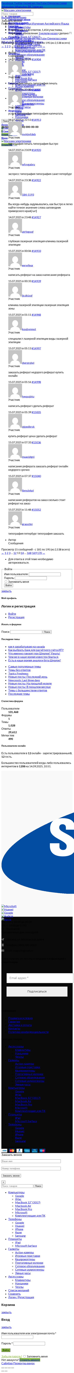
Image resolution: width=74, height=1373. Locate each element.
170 (39, 46)
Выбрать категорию (13, 17)
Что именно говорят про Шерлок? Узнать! (34, 653)
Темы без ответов (19, 670)
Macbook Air (23, 1101)
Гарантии (14, 1021)
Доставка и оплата (20, 1025)
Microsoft (21, 81)
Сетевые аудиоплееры (29, 1080)
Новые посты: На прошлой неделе (30, 683)
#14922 (36, 180)
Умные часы (23, 1084)
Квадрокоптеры (25, 1070)
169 (34, 46)
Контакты (14, 1028)
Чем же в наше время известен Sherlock (33, 656)
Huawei (19, 1131)
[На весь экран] (9, 1367)
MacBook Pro (23, 1104)
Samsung (20, 1141)
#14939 (36, 281)
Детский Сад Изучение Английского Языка (42, 23)
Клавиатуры (23, 27)
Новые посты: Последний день (27, 676)
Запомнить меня (18, 581)
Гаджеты (13, 1060)
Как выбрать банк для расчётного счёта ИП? (36, 650)
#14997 (36, 348)
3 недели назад (48, 33)
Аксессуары (16, 1046)
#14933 (36, 250)
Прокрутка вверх (24, 1363)
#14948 (36, 314)
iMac (18, 1094)
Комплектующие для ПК (30, 1111)
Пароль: (9, 577)
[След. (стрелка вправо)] (6, 1371)
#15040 (36, 476)
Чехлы (19, 1056)
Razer (18, 1137)
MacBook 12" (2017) (27, 71)
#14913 (36, 119)
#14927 (36, 217)
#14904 (36, 59)
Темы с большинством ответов (27, 690)
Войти (9, 585)
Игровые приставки (27, 1067)
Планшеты (15, 1114)
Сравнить (14, 1293)
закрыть (6, 591)
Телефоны (15, 1124)
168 (29, 46)
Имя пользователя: (16, 574)
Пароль (7, 1343)
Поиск (6, 121)
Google (19, 1091)
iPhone (19, 1134)
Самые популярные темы (24, 666)
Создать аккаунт (29, 1359)
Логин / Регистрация (21, 1297)
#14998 (36, 381)
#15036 (36, 442)
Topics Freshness (18, 673)
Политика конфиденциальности (28, 1032)
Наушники (21, 1053)
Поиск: (5, 631)
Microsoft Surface (26, 1121)
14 (22, 46)
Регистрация (16, 617)
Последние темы (19, 693)
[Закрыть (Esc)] (2, 1367)
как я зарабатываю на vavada (26, 646)
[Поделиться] (6, 1367)
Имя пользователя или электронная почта (28, 1333)
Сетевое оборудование (30, 54)
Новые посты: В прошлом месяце (29, 686)
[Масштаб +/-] (12, 1367)
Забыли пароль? (11, 1356)
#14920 (36, 149)
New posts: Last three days (24, 680)
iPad (17, 1117)
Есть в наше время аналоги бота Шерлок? (34, 660)
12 (15, 46)
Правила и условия (20, 1018)
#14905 (36, 89)
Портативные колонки (29, 1074)
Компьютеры (16, 1087)
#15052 (36, 509)
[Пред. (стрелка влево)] (2, 1371)
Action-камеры (24, 1063)
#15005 (36, 412)
